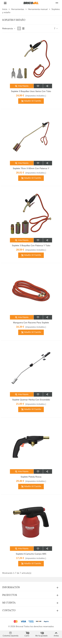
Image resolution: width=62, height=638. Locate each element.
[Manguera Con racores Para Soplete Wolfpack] (31, 291)
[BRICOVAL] (31, 3)
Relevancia (7, 28)
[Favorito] (38, 86)
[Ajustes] (57, 3)
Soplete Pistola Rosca (31, 477)
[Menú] (5, 3)
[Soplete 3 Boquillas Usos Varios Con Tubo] (31, 60)
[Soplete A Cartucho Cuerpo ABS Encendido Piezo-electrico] (31, 522)
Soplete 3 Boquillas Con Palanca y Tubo (31, 245)
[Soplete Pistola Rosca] (31, 445)
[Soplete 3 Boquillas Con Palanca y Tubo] (31, 214)
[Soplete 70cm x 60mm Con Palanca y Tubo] (31, 137)
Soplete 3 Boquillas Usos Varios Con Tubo (31, 91)
